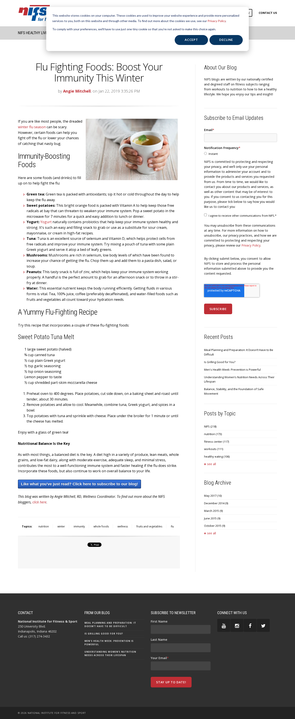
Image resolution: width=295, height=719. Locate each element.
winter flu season (32, 127)
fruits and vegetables (149, 526)
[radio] (240, 154)
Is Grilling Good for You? (219, 362)
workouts (213, 449)
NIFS (210, 426)
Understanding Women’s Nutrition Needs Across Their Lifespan (239, 379)
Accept (191, 40)
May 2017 (213, 496)
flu (172, 526)
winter (61, 526)
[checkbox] (240, 154)
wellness (122, 526)
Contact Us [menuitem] (268, 13)
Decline (226, 40)
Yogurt (46, 221)
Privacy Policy (217, 21)
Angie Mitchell (77, 91)
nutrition (43, 526)
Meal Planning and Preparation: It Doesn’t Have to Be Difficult (238, 352)
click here (39, 502)
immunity (79, 526)
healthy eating (217, 456)
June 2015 (212, 518)
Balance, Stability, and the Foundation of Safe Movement (234, 391)
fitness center (216, 442)
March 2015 (213, 511)
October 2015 (214, 526)
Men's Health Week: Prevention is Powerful (232, 370)
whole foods (101, 526)
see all (211, 464)
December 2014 (216, 503)
